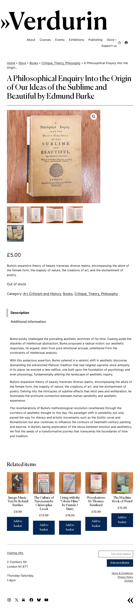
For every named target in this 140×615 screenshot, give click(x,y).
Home (11, 63)
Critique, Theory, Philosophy (61, 63)
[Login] (126, 42)
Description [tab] (20, 313)
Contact (128, 580)
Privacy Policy (125, 577)
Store (22, 63)
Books (34, 63)
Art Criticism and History (42, 294)
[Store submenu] (116, 40)
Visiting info (15, 553)
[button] (93, 116)
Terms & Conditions (122, 573)
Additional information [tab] (28, 322)
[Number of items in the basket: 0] (119, 42)
